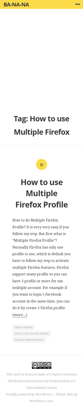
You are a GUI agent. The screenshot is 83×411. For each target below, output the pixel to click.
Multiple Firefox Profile (29, 339)
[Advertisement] (41, 63)
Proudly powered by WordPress (29, 394)
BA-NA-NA (16, 4)
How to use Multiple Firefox (32, 333)
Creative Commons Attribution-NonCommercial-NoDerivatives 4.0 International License (42, 381)
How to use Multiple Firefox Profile (41, 193)
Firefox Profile (24, 327)
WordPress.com (41, 401)
